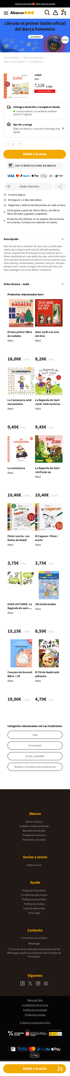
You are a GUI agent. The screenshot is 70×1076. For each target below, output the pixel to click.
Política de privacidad (34, 899)
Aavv (36, 78)
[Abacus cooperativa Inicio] (23, 15)
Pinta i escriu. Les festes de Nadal (18, 538)
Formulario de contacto (34, 938)
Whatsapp (34, 944)
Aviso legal (34, 913)
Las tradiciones (36, 61)
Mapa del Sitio (35, 1000)
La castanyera (16, 468)
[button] (55, 13)
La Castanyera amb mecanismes (19, 402)
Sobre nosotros (34, 822)
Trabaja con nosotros (34, 835)
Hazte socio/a (34, 865)
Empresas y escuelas (34, 840)
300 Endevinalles (45, 604)
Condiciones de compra (34, 895)
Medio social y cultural (14, 61)
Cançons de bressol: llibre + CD (19, 674)
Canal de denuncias (34, 908)
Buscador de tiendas (34, 831)
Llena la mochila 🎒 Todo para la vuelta (35, 3)
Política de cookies (34, 904)
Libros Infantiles (11, 57)
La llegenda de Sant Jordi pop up (47, 470)
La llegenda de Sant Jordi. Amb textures (47, 402)
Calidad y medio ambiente (34, 826)
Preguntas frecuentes (34, 890)
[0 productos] (63, 14)
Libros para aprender (33, 57)
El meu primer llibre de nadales (19, 334)
